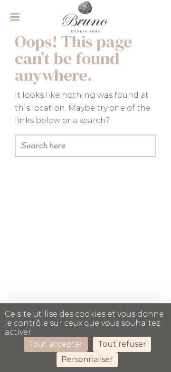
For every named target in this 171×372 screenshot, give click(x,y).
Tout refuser (122, 344)
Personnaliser (87, 359)
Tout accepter (55, 344)
